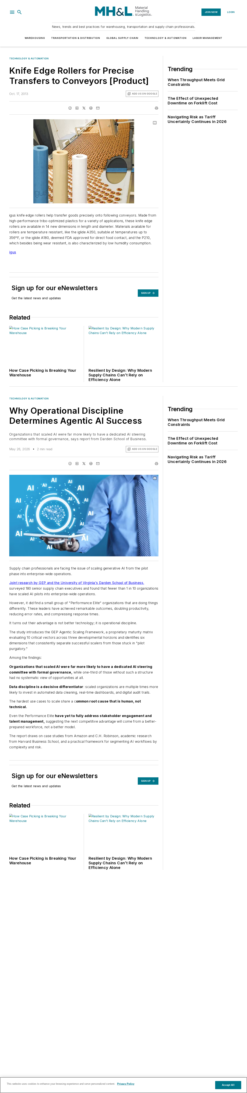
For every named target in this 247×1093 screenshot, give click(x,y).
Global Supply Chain (122, 38)
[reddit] (91, 108)
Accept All (228, 1085)
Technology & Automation (166, 38)
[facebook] (70, 108)
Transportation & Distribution (75, 38)
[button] (12, 12)
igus (12, 252)
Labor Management (207, 38)
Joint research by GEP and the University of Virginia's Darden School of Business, (76, 583)
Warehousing (35, 38)
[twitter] (84, 108)
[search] (19, 12)
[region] (123, 1085)
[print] (156, 108)
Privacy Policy (125, 1083)
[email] (98, 108)
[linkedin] (77, 108)
